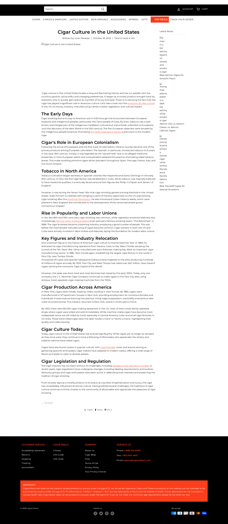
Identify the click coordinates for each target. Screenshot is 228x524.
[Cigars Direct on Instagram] (107, 513)
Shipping (26, 459)
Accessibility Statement (33, 450)
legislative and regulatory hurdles (131, 366)
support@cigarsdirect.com (137, 460)
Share (99, 410)
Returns (26, 454)
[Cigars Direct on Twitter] (101, 513)
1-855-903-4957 (130, 455)
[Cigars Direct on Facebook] (95, 513)
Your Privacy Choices (95, 471)
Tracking (26, 463)
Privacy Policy (92, 467)
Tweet (89, 410)
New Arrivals (99, 19)
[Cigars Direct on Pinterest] (112, 513)
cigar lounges (107, 347)
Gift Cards (58, 459)
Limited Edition (78, 19)
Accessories (118, 19)
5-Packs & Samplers (55, 19)
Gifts (144, 19)
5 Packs (57, 450)
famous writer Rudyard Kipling (72, 221)
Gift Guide (58, 454)
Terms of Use (91, 463)
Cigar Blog (90, 454)
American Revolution (78, 199)
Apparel (134, 19)
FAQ (87, 459)
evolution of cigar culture (141, 103)
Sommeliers (28, 467)
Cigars (36, 19)
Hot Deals (161, 19)
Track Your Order (181, 19)
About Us (89, 450)
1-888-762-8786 (132, 450)
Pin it (109, 410)
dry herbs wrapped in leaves (105, 132)
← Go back (47, 403)
